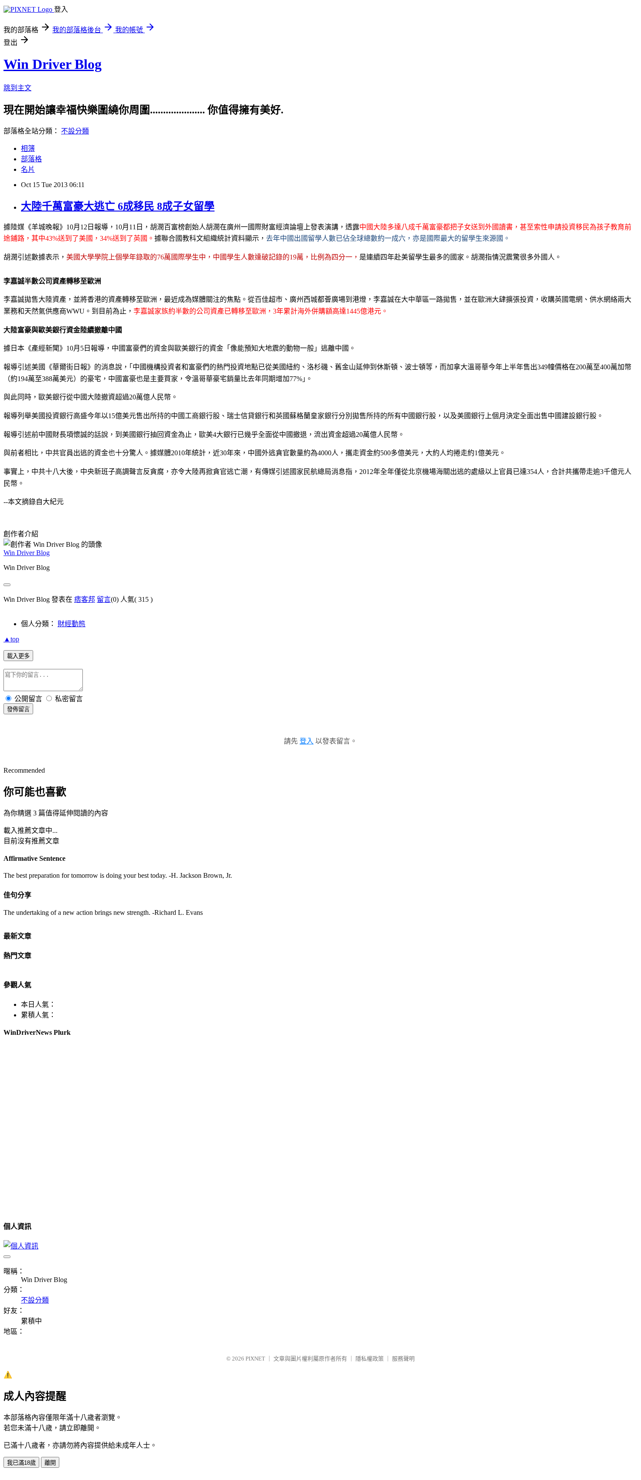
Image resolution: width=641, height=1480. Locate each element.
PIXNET (255, 1358)
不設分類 (75, 131)
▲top (11, 639)
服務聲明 (403, 1358)
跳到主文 (17, 88)
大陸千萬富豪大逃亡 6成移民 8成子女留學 (118, 206)
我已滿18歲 (21, 1463)
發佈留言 (18, 709)
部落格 (31, 159)
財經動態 (71, 623)
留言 (104, 599)
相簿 (28, 148)
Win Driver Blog (52, 64)
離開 (50, 1463)
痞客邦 (84, 599)
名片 (28, 169)
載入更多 (18, 656)
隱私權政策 (369, 1358)
